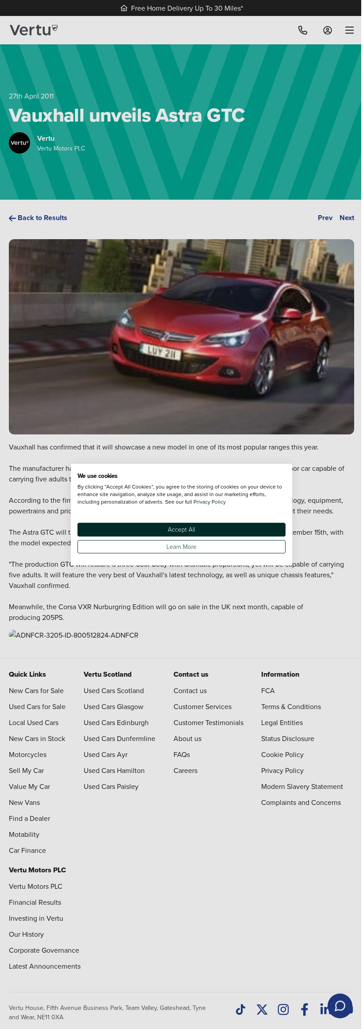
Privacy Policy (209, 501)
